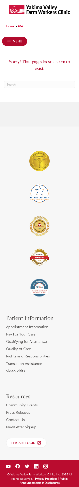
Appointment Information (27, 327)
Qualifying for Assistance (26, 341)
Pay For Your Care (20, 334)
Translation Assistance (24, 363)
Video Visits (15, 371)
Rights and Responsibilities (28, 356)
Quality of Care (18, 349)
